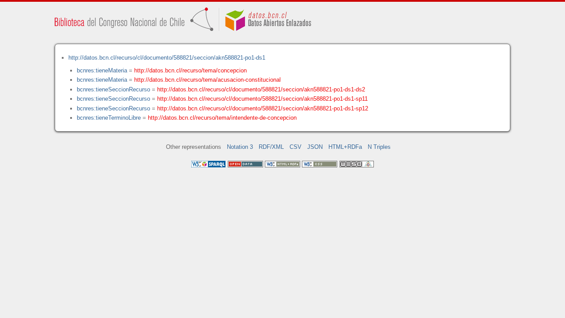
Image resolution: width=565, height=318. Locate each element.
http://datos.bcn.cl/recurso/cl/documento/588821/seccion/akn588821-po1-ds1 (166, 57)
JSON (315, 147)
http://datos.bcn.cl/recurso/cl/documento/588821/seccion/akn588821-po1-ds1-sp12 (262, 108)
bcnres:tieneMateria (102, 70)
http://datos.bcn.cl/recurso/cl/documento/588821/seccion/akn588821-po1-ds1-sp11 (262, 98)
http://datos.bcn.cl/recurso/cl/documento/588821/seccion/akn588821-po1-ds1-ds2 (261, 89)
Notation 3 (240, 147)
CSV (295, 147)
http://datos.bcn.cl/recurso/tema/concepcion (190, 70)
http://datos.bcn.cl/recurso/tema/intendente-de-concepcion (222, 117)
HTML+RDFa (345, 147)
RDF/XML (271, 147)
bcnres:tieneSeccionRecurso (113, 89)
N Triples (379, 147)
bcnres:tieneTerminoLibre (109, 117)
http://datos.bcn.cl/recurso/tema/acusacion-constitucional (207, 79)
